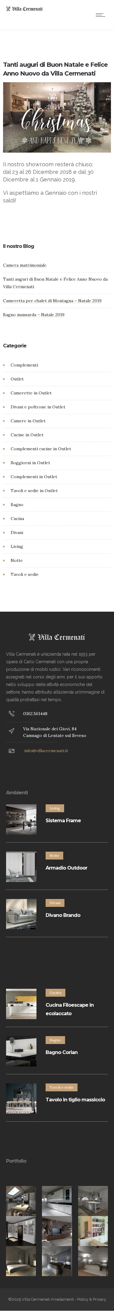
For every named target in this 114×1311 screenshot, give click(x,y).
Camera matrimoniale (25, 265)
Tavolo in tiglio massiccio (75, 1100)
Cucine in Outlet (27, 435)
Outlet (17, 379)
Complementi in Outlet (34, 476)
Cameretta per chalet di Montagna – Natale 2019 (52, 300)
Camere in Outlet (28, 421)
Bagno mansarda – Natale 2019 (33, 314)
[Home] (24, 9)
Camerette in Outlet (31, 393)
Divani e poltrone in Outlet (38, 407)
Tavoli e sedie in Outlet (34, 490)
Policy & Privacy (91, 1299)
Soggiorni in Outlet (30, 462)
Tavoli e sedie (25, 574)
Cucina (17, 518)
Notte (17, 560)
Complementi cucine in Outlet (41, 448)
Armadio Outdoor (66, 868)
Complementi (24, 365)
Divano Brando (63, 915)
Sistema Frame (63, 820)
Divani (17, 532)
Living (17, 546)
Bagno (17, 504)
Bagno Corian (62, 1052)
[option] (21, 1201)
